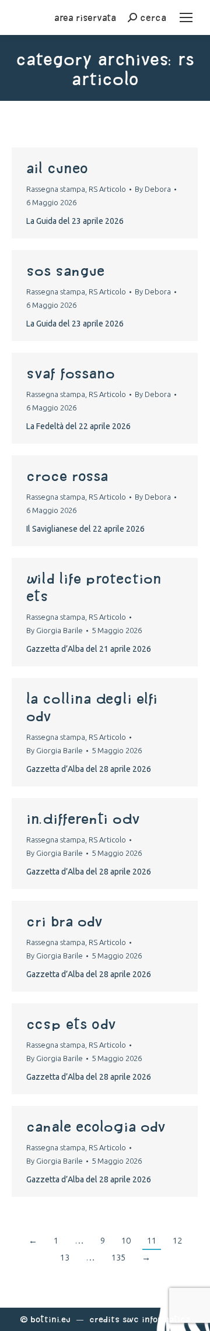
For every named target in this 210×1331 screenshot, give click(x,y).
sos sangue (65, 271)
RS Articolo (107, 189)
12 (177, 1240)
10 (126, 1240)
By (153, 189)
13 (64, 1257)
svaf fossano (70, 373)
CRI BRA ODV (64, 921)
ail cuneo (57, 168)
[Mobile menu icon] (186, 17)
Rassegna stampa (55, 189)
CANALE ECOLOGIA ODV (96, 1126)
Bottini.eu (50, 1319)
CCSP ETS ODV (71, 1024)
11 (151, 1240)
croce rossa (67, 476)
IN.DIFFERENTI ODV (83, 819)
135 (118, 1257)
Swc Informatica (156, 1319)
